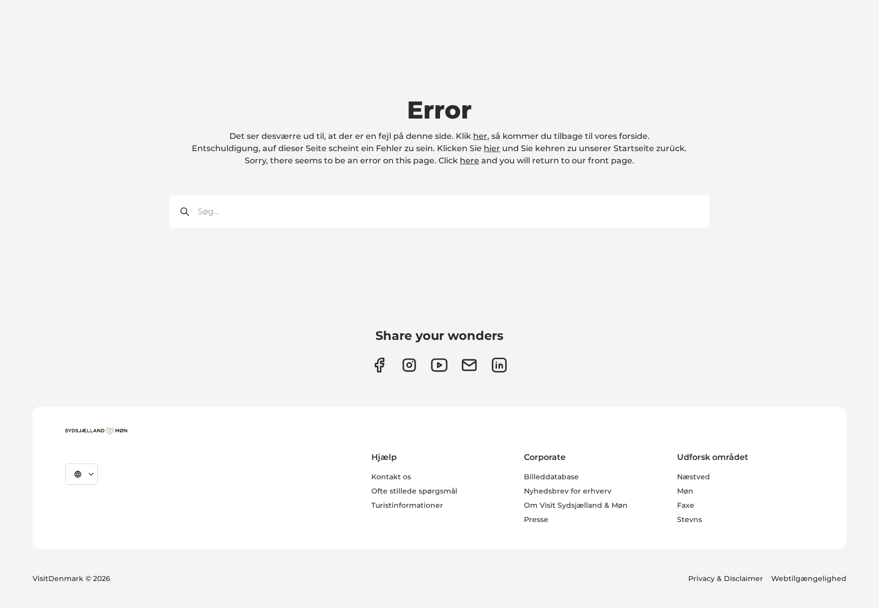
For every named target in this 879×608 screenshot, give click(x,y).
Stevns (689, 519)
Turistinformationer (407, 505)
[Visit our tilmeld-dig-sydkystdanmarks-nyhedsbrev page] (469, 365)
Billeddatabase (551, 476)
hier (492, 148)
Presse (536, 519)
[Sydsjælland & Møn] (96, 431)
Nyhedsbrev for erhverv (567, 491)
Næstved (693, 476)
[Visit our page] (409, 365)
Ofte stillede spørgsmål (414, 491)
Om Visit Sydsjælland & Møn (576, 505)
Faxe (685, 505)
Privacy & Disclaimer (725, 578)
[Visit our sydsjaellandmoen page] (379, 365)
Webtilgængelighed (808, 578)
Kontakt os (391, 476)
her (480, 136)
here (469, 160)
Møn (685, 491)
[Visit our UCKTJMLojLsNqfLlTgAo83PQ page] (439, 365)
